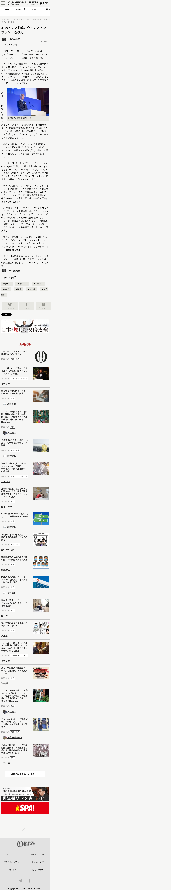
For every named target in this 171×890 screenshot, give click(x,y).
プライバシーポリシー (12, 862)
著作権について (38, 862)
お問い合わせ (37, 870)
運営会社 (12, 870)
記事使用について (37, 854)
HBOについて (12, 854)
